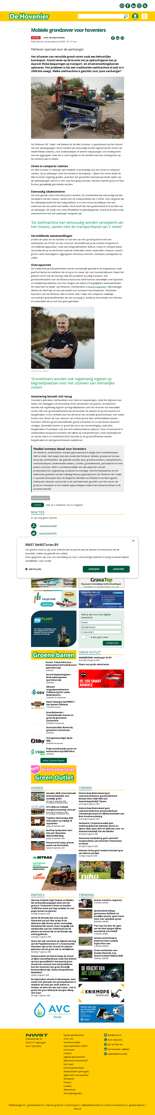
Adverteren (70, 1089)
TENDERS (85, 788)
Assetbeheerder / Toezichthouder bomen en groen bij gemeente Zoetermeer (59, 716)
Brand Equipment (97, 286)
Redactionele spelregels (76, 1071)
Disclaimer (69, 1078)
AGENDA (37, 788)
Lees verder (45, 560)
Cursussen (69, 1049)
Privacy (67, 1082)
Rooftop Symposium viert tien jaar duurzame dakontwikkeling (59, 833)
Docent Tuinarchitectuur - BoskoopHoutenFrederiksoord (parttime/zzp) (61, 665)
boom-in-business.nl (116, 1105)
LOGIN (37, 504)
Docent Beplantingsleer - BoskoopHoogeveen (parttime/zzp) (59, 677)
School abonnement (74, 1067)
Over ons (68, 1038)
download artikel (48, 525)
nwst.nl (77, 1108)
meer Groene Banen (53, 760)
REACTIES (38, 512)
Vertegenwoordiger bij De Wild (59, 739)
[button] (33, 569)
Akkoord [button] (118, 569)
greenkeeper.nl (35, 1105)
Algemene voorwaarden (76, 1075)
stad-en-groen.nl (54, 1105)
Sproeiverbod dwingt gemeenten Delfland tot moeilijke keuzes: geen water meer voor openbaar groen (109, 914)
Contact (68, 1053)
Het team (69, 1064)
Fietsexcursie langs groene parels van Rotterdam (60, 844)
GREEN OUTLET (90, 652)
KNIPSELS (38, 895)
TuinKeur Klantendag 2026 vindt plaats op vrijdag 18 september (59, 821)
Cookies (68, 1085)
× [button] (133, 541)
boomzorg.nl (72, 1105)
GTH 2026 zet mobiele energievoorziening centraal (60, 808)
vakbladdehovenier (117, 1053)
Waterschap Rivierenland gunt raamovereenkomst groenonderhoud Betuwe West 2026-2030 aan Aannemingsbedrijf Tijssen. (98, 797)
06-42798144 (115, 1044)
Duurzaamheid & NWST (76, 1045)
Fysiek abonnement (74, 1035)
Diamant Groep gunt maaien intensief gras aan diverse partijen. (101, 852)
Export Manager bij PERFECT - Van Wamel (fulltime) (61, 703)
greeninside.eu (136, 1105)
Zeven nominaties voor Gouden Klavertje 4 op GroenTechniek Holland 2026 (108, 953)
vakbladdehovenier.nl (92, 1105)
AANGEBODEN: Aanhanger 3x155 (95, 657)
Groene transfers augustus (108, 900)
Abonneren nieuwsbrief (76, 1060)
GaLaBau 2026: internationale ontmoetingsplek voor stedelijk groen (61, 796)
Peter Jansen (37, 41)
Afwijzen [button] (94, 569)
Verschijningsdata (73, 1093)
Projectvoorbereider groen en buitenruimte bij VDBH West (61, 750)
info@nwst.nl (114, 1035)
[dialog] (77, 557)
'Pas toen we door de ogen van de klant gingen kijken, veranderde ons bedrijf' (108, 928)
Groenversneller (72, 1042)
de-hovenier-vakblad (118, 1049)
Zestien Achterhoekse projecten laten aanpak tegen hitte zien (106, 941)
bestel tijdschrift (48, 533)
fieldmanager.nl (17, 1105)
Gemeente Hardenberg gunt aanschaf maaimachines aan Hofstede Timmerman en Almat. (100, 841)
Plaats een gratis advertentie (94, 664)
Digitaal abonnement (74, 1056)
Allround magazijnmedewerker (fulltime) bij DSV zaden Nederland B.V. (58, 690)
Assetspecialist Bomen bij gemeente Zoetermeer (59, 729)
